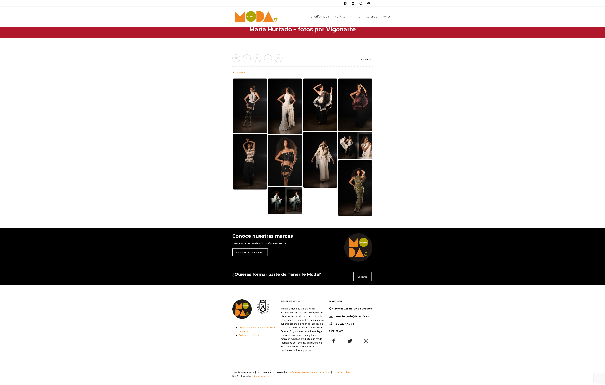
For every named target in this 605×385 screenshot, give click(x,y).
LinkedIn (268, 58)
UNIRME (362, 276)
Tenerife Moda (319, 16)
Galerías (371, 16)
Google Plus (257, 58)
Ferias (386, 16)
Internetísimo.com (261, 376)
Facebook (247, 58)
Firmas (355, 16)
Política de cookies (249, 335)
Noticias (340, 16)
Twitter (236, 58)
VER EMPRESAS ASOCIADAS (250, 252)
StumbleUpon (278, 58)
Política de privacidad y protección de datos (310, 372)
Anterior (240, 72)
